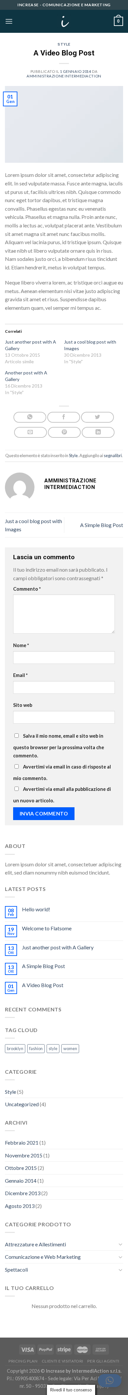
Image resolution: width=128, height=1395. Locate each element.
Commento (27, 589)
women (70, 1048)
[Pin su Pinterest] (64, 432)
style (53, 1048)
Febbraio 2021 (21, 1142)
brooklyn (15, 1048)
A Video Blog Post (42, 985)
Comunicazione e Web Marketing (43, 1257)
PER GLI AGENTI (103, 1361)
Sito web (22, 705)
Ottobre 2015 (21, 1168)
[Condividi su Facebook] (63, 417)
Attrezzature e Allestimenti (35, 1244)
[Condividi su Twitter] (97, 417)
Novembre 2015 (23, 1155)
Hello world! (36, 909)
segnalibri (113, 455)
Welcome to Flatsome (47, 928)
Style (64, 44)
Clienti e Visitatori (62, 1361)
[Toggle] (120, 1244)
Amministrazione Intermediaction (64, 76)
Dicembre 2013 (22, 1193)
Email (20, 675)
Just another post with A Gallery (58, 947)
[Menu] (9, 21)
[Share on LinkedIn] (98, 432)
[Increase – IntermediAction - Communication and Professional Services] (64, 21)
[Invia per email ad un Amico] (30, 432)
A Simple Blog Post (101, 525)
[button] (109, 1380)
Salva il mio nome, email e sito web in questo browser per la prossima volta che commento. (58, 746)
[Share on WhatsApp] (29, 417)
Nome (21, 645)
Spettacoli (16, 1269)
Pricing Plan (23, 1361)
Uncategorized (22, 1104)
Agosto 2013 (19, 1206)
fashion (36, 1048)
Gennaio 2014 (20, 1180)
